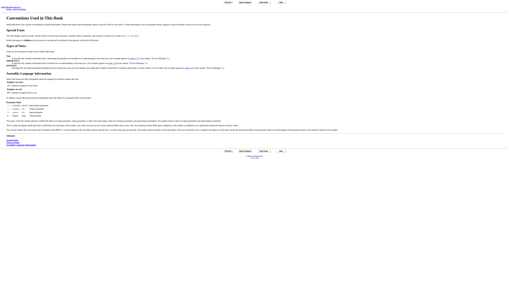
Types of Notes (12, 143)
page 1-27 (134, 58)
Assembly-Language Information (21, 145)
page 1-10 (112, 63)
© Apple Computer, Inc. (254, 156)
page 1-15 (189, 68)
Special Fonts (12, 140)
